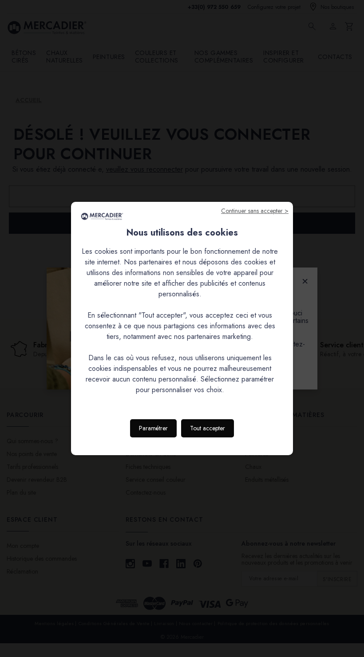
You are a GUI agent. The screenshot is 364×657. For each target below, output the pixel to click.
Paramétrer (153, 428)
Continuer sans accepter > (255, 210)
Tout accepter (207, 428)
